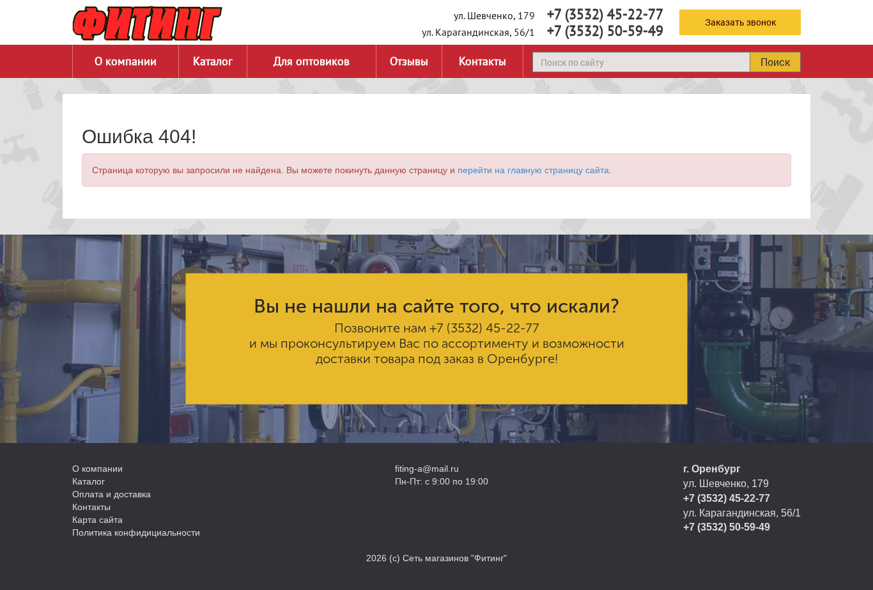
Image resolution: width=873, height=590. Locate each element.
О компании (126, 61)
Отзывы (409, 61)
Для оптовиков (312, 61)
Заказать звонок (740, 22)
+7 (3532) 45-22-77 (605, 14)
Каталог (213, 61)
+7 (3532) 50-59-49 (605, 31)
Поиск (775, 61)
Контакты (482, 61)
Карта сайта (97, 520)
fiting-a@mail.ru (427, 468)
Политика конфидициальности (136, 532)
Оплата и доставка (111, 494)
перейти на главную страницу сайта (533, 170)
